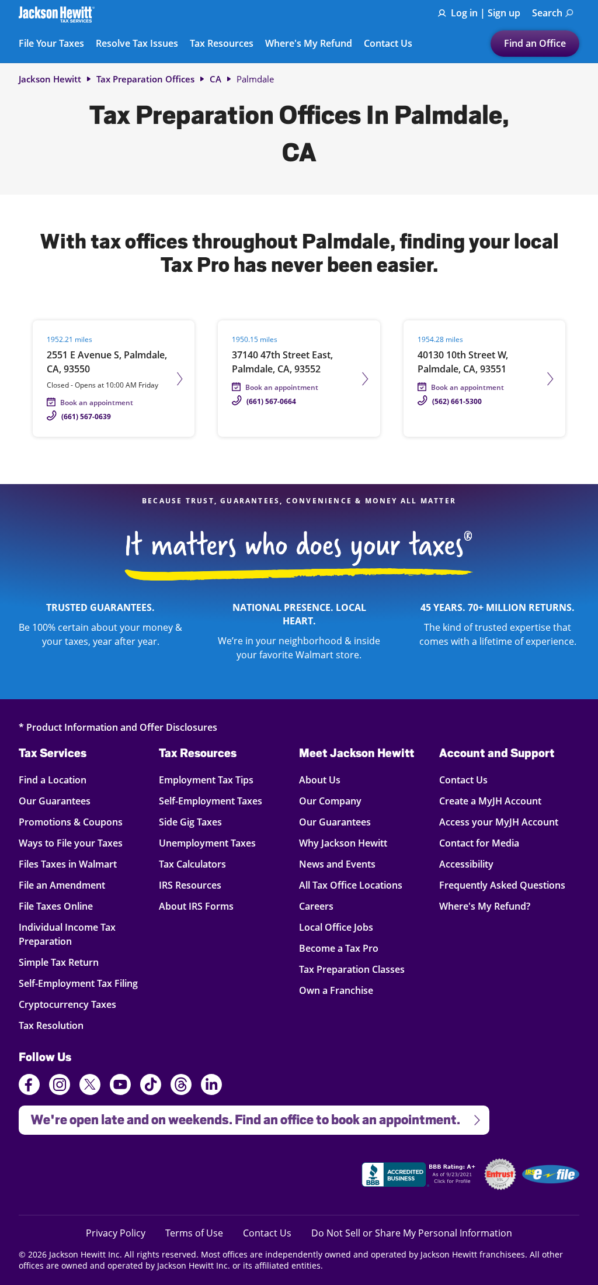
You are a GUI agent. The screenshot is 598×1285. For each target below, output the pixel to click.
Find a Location (61, 779)
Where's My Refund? (484, 906)
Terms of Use (194, 1232)
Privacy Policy (115, 1232)
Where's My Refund (308, 44)
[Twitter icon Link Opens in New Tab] (89, 1086)
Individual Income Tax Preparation (67, 934)
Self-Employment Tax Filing (78, 983)
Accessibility (466, 864)
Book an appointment (96, 402)
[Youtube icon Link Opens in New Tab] (120, 1086)
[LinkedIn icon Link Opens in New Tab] (211, 1090)
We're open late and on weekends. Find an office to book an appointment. (239, 1116)
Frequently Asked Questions (502, 885)
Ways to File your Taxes (71, 842)
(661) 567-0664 (271, 401)
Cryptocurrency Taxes (67, 1004)
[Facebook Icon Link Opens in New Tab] (29, 1086)
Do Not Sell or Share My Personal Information (411, 1233)
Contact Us (388, 44)
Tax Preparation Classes (352, 969)
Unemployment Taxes (207, 842)
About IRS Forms (196, 906)
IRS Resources (190, 885)
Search (547, 12)
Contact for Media (479, 842)
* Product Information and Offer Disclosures (118, 727)
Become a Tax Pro (338, 948)
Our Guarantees (61, 800)
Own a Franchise (336, 990)
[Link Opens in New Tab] (419, 1176)
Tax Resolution (61, 1025)
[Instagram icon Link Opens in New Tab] (59, 1086)
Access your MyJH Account (498, 821)
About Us (319, 779)
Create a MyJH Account (490, 800)
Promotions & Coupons (71, 821)
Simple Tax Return (61, 962)
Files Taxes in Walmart (68, 864)
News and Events (337, 864)
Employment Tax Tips (206, 779)
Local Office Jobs (336, 927)
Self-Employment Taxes (210, 800)
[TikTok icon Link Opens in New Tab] (150, 1086)
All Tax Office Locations (350, 885)
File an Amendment (62, 885)
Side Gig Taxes (190, 821)
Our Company (330, 800)
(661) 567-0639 (86, 417)
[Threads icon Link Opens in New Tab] (181, 1086)
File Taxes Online (61, 906)
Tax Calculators (192, 864)
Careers (316, 906)
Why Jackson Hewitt (343, 842)
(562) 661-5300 (457, 401)
